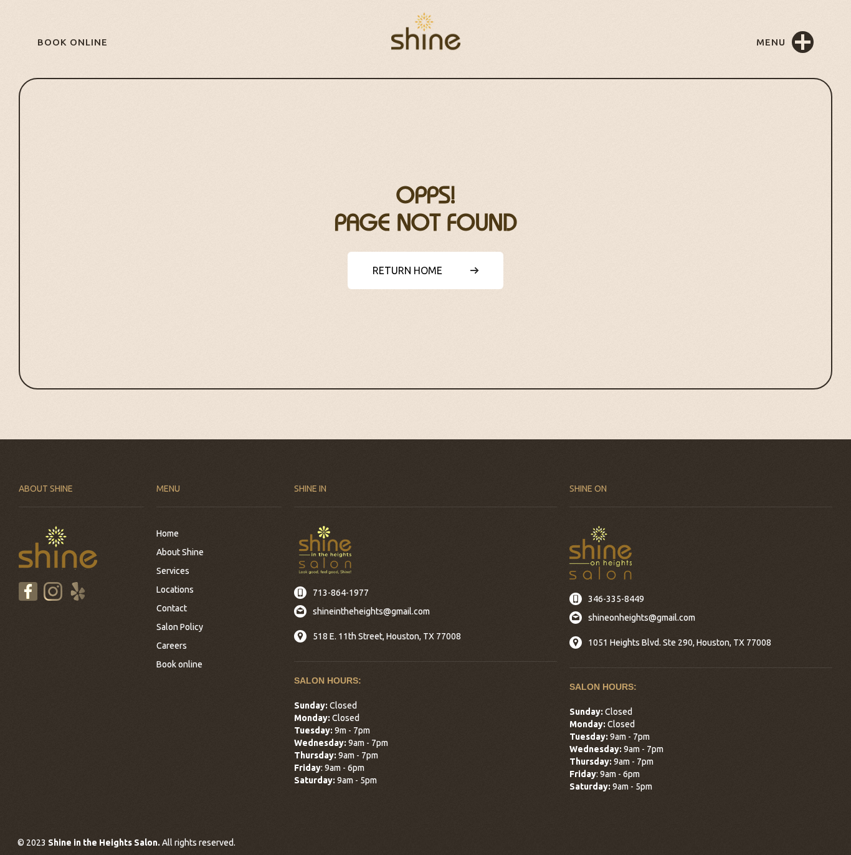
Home (167, 533)
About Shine (180, 552)
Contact (171, 608)
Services (172, 571)
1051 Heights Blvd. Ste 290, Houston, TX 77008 (679, 642)
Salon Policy (179, 627)
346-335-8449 (616, 599)
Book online (72, 42)
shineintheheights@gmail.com (371, 611)
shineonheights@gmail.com (641, 618)
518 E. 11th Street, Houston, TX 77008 (387, 636)
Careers (171, 646)
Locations (175, 590)
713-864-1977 (341, 593)
